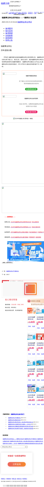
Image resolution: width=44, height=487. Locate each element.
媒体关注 (19, 478)
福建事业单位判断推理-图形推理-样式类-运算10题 (20, 426)
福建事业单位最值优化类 (14, 420)
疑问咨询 (9, 31)
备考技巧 (30, 13)
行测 (35, 13)
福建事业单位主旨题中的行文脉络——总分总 (19, 424)
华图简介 (3, 478)
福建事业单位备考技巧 (17, 414)
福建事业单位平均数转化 (12, 271)
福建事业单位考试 (24, 22)
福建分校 (5, 3)
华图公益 (14, 478)
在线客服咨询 (31, 89)
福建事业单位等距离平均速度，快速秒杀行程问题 (20, 428)
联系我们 (25, 478)
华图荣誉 (8, 478)
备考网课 (9, 33)
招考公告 (9, 40)
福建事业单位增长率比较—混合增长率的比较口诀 (20, 422)
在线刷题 (9, 35)
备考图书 (9, 28)
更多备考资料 (31, 112)
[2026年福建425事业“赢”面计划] (25, 251)
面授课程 (9, 38)
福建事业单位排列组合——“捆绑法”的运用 (13, 438)
